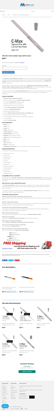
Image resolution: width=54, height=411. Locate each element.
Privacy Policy (5, 393)
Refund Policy (14, 392)
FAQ (3, 400)
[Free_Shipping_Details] (27, 249)
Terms (3, 395)
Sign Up (32, 397)
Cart (52, 11)
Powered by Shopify (16, 406)
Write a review (27, 371)
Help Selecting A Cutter (13, 387)
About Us (4, 402)
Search (3, 385)
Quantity (4, 65)
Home (3, 14)
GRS (9, 14)
